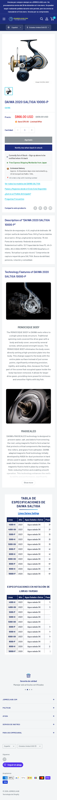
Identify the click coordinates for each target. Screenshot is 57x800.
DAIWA (7, 108)
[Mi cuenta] (46, 18)
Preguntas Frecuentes (14, 199)
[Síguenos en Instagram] (4, 759)
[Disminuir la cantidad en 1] (18, 130)
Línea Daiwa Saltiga (28, 513)
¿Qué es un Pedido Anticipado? (18, 194)
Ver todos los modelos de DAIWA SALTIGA (22, 183)
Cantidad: (9, 130)
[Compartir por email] (50, 208)
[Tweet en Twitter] (45, 208)
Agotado (28, 139)
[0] (52, 18)
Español (7, 746)
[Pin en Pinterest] (40, 208)
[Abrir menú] (4, 19)
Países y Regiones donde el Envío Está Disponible (26, 189)
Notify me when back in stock (28, 147)
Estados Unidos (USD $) (27, 746)
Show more (28, 482)
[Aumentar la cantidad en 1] (32, 130)
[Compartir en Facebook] (35, 208)
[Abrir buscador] (41, 18)
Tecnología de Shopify (11, 794)
